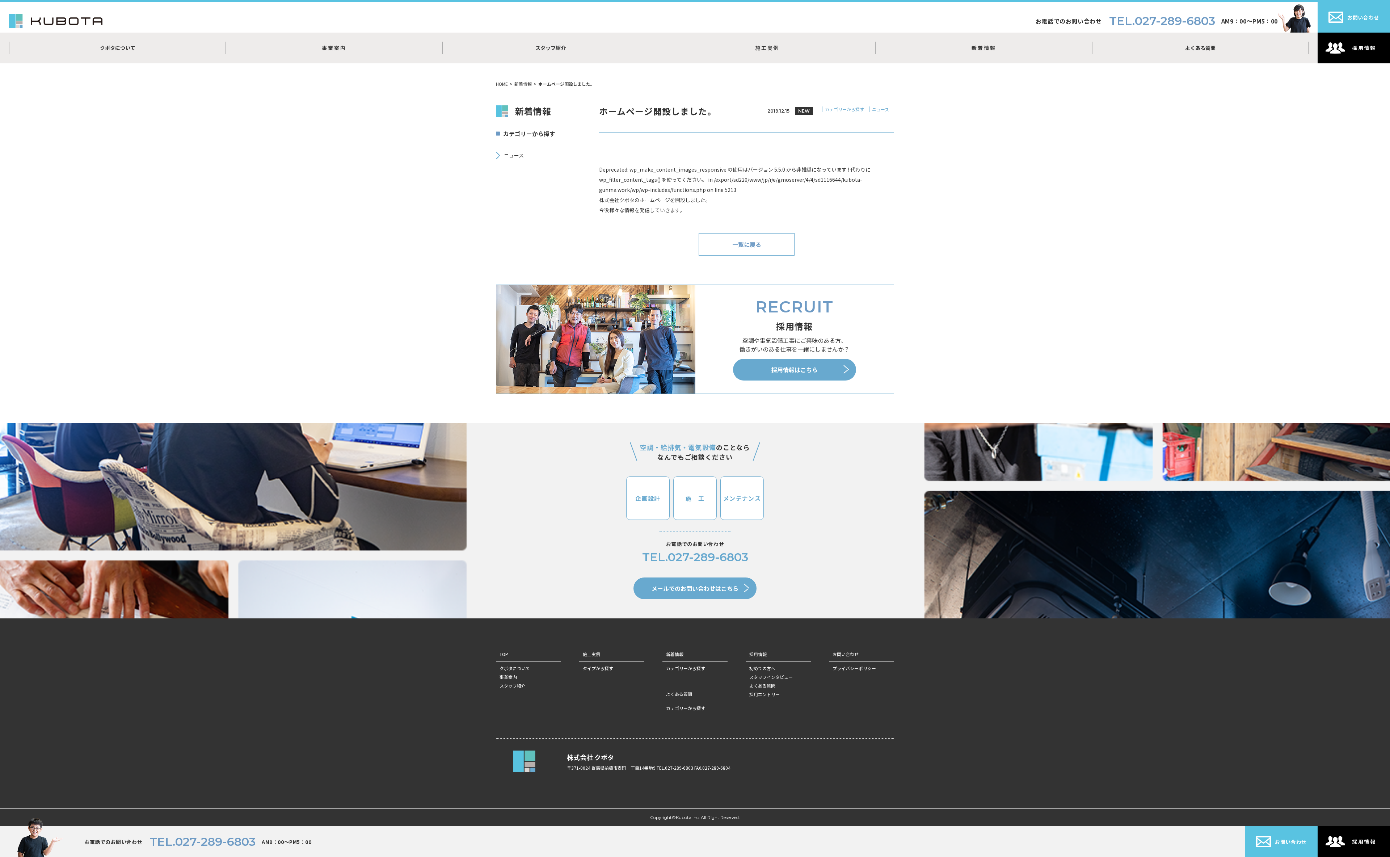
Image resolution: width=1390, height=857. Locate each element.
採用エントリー (764, 694)
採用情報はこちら (794, 369)
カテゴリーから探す (844, 109)
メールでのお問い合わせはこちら (695, 588)
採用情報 (758, 654)
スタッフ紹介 (550, 47)
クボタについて (117, 47)
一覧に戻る (746, 244)
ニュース (880, 109)
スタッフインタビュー (771, 677)
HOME (502, 84)
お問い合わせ (846, 654)
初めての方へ (762, 668)
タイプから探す (598, 668)
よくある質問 (1200, 47)
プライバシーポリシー (854, 668)
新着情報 (984, 47)
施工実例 (767, 47)
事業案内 (334, 47)
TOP (504, 654)
